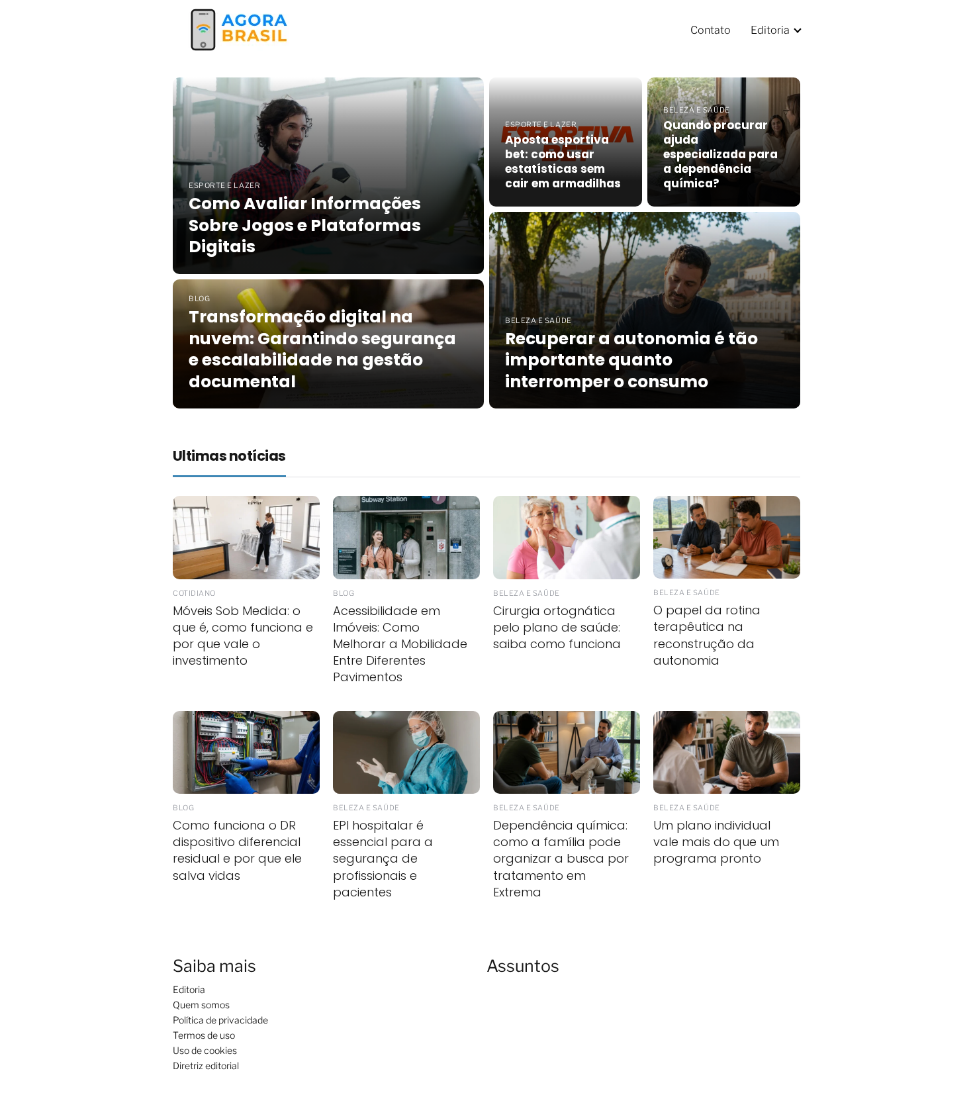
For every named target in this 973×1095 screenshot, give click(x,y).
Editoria (770, 30)
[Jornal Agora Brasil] (239, 28)
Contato (710, 30)
